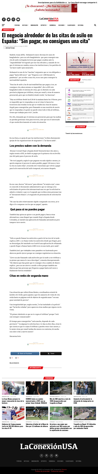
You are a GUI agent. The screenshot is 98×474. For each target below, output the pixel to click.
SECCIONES (61, 25)
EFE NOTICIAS (10, 48)
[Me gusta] (10, 358)
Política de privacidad (42, 471)
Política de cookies (57, 471)
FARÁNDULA (52, 25)
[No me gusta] (16, 358)
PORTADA (17, 25)
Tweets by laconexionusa (73, 133)
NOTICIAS (24, 25)
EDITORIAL (80, 25)
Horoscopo (91, 122)
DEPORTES (43, 25)
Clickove (64, 469)
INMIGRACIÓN (34, 25)
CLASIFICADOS (71, 25)
